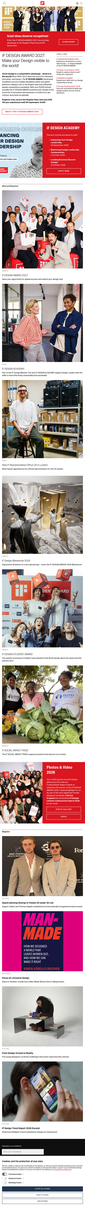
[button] (76, 3)
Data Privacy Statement (63, 1169)
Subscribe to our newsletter (11, 1146)
